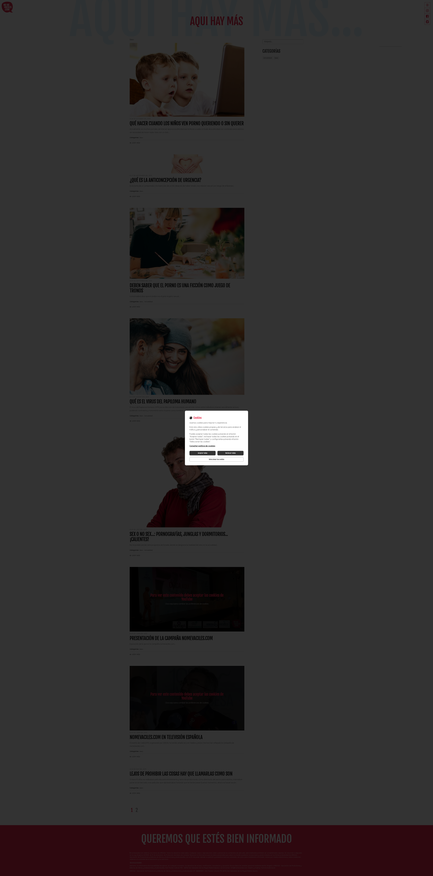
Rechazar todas (230, 453)
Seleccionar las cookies (216, 459)
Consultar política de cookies (202, 446)
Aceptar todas (202, 453)
